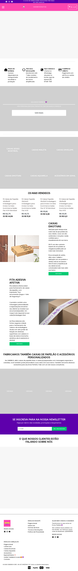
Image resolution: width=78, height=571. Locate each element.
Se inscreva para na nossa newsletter (39, 419)
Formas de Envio (33, 528)
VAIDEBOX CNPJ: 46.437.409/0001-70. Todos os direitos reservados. (28, 564)
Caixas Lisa (8, 546)
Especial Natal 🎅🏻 (10, 555)
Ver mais (39, 113)
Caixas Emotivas (9, 549)
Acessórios (8, 553)
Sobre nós (31, 526)
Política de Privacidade (36, 532)
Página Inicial (32, 523)
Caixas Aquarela (9, 551)
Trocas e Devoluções (35, 530)
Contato (7, 559)
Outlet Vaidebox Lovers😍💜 (14, 557)
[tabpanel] (39, 35)
